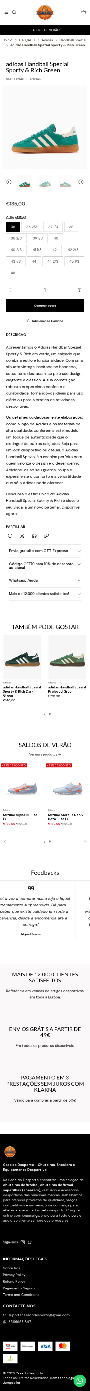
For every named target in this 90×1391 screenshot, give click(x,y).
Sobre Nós (11, 1268)
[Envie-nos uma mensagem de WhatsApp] (80, 1381)
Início (8, 40)
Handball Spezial (73, 40)
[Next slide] (83, 182)
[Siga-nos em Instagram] (22, 1242)
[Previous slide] (6, 182)
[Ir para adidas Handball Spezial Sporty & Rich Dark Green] (22, 657)
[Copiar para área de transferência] (46, 536)
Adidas (47, 40)
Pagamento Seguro (19, 1288)
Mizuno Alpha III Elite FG (20, 817)
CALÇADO (27, 40)
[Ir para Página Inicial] (45, 12)
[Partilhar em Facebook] (10, 536)
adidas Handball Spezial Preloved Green (67, 689)
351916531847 (19, 1321)
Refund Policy (14, 1281)
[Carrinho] (83, 12)
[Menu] (6, 12)
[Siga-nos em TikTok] (30, 1242)
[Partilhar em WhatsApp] (34, 536)
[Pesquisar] (13, 12)
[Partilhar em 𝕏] (22, 536)
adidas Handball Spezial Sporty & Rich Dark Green (22, 691)
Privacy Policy (14, 1274)
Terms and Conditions (21, 1294)
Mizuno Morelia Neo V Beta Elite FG (66, 817)
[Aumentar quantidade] (79, 290)
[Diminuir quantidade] (10, 290)
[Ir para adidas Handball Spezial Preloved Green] (67, 657)
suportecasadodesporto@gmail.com (39, 1315)
